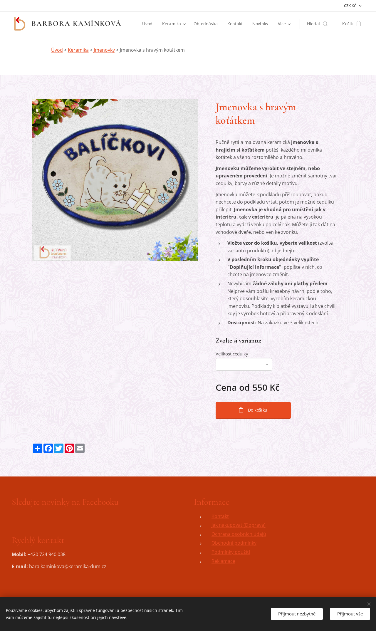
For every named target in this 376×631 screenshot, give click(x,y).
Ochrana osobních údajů (239, 534)
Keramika (78, 50)
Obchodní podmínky (234, 543)
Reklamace (223, 561)
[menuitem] (149, 23)
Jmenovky (104, 50)
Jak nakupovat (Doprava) (239, 525)
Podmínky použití (231, 552)
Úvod (57, 50)
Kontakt (220, 516)
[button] (317, 23)
